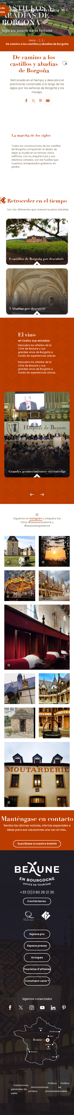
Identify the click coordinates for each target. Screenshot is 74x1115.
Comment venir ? (37, 981)
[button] (65, 10)
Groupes (37, 957)
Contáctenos (36, 901)
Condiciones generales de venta (19, 1089)
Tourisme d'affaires (37, 969)
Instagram (35, 518)
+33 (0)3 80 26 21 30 (37, 892)
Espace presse (37, 945)
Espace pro (37, 934)
